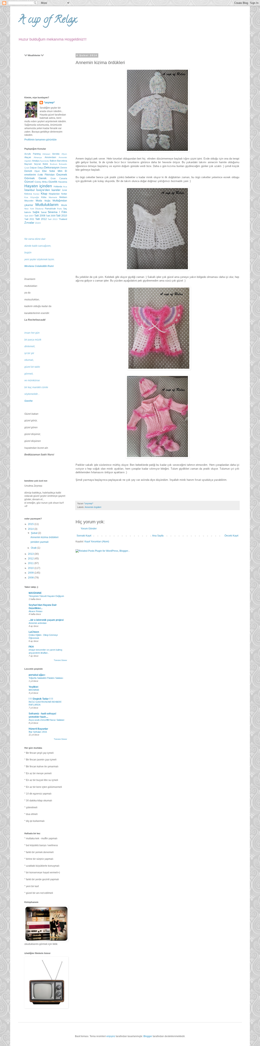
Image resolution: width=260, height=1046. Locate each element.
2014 (31, 529)
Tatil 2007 (29, 216)
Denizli (28, 171)
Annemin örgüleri (93, 507)
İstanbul (29, 190)
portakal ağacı (37, 674)
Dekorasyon (52, 167)
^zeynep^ (49, 102)
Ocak (34, 547)
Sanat (44, 212)
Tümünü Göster (60, 660)
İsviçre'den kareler (48, 190)
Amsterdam (50, 157)
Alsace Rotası (35, 611)
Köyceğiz (34, 197)
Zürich (38, 223)
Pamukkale (50, 208)
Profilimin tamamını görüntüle (40, 139)
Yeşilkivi (33, 686)
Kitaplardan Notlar (58, 194)
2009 (31, 572)
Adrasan (46, 154)
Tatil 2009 (50, 215)
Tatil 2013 (52, 219)
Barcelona (62, 161)
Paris (59, 209)
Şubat (34, 533)
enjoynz (110, 1036)
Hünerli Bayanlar (38, 728)
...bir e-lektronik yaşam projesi (46, 620)
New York (29, 209)
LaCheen (34, 632)
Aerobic (56, 154)
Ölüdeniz (39, 209)
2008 (31, 577)
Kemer (36, 194)
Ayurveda (44, 161)
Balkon (53, 161)
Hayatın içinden (38, 186)
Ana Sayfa (158, 535)
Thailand (63, 219)
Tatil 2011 (29, 219)
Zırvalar (29, 222)
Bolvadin (63, 164)
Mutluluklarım (46, 204)
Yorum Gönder (89, 528)
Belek (45, 164)
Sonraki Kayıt (84, 535)
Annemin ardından (38, 623)
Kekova (28, 194)
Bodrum (53, 164)
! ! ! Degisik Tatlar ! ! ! (41, 698)
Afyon (64, 154)
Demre (63, 167)
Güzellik (52, 181)
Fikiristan (50, 174)
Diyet (37, 171)
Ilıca (65, 186)
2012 (31, 558)
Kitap (44, 193)
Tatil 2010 (61, 215)
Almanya (38, 157)
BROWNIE (34, 690)
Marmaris (53, 197)
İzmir (64, 190)
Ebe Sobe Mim (52, 171)
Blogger (147, 1036)
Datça (40, 167)
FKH (31, 646)
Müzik (64, 205)
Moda (39, 200)
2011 (31, 563)
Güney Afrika (41, 182)
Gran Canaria (59, 178)
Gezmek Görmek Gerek (45, 176)
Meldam (63, 197)
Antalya (35, 161)
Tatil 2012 (41, 219)
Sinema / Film (57, 212)
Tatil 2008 (39, 215)
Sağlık (35, 212)
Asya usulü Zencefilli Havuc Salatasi (46, 720)
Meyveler (29, 200)
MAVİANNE (35, 593)
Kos (26, 197)
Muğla (47, 200)
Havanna (62, 182)
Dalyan (33, 167)
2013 (31, 553)
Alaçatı (27, 157)
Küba (43, 197)
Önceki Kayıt (231, 535)
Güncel (29, 181)
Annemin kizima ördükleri (44, 537)
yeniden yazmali (39, 542)
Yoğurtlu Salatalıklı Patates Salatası (46, 678)
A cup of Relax (47, 20)
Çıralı (26, 168)
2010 (31, 568)
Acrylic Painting (32, 154)
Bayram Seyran (32, 164)
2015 (31, 524)
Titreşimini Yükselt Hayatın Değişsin (46, 596)
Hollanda (58, 186)
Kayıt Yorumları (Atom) (96, 541)
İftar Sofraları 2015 (38, 732)
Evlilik (40, 174)
